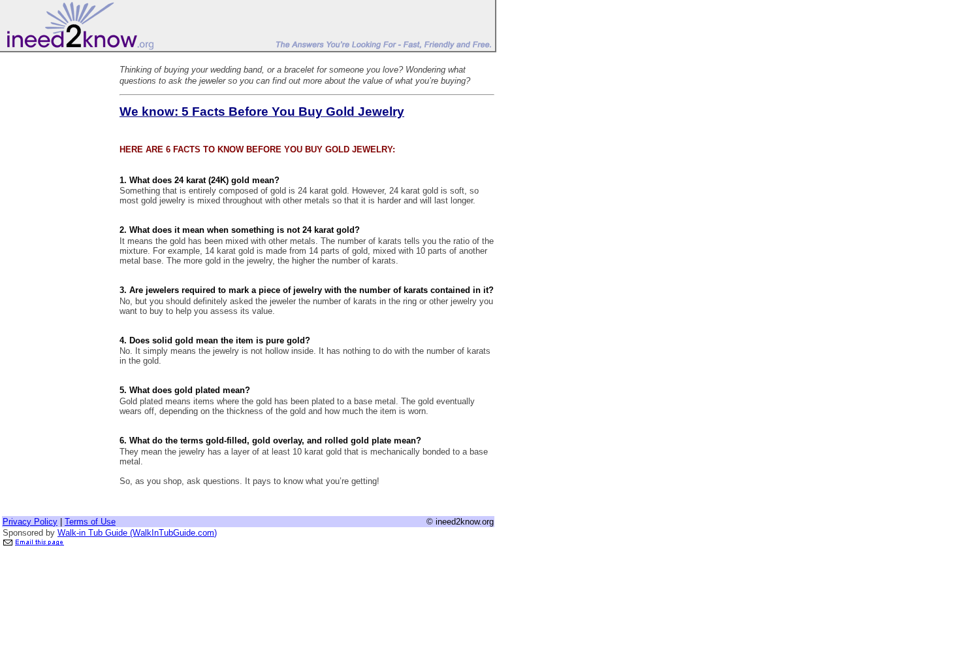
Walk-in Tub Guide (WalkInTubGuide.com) (137, 533)
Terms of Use (90, 522)
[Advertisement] (54, 250)
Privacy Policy (30, 522)
